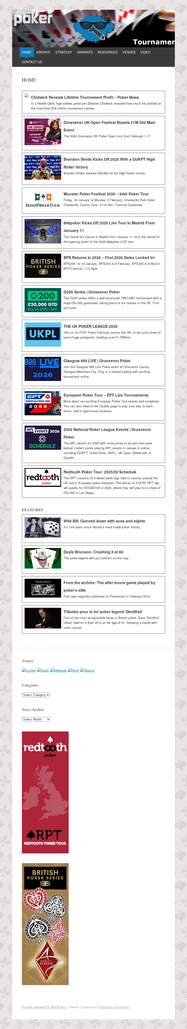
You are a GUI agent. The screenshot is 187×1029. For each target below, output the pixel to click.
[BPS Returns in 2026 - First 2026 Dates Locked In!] (93, 267)
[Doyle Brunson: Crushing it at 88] (93, 559)
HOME (26, 52)
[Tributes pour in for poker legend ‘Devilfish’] (93, 619)
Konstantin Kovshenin (113, 1007)
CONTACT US (32, 62)
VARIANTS (85, 52)
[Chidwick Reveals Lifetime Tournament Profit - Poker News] (93, 102)
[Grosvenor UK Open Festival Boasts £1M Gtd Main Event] (93, 133)
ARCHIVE (43, 52)
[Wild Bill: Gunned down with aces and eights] (93, 528)
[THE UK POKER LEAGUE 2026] (93, 335)
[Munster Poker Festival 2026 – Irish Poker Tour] (93, 201)
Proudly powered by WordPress (44, 1007)
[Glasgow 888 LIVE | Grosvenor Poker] (93, 370)
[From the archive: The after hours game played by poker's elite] (93, 589)
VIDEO (145, 52)
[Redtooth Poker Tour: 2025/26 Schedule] (93, 482)
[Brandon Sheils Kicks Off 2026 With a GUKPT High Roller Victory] (93, 169)
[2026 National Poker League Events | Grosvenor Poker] (93, 443)
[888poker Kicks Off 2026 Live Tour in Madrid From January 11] (93, 232)
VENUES (129, 52)
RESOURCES (108, 52)
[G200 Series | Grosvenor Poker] (93, 301)
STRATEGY (63, 52)
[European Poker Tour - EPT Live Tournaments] (93, 404)
